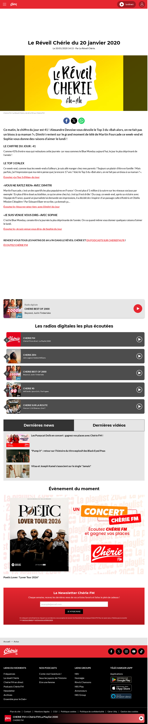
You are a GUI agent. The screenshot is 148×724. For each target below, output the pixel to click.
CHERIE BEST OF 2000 (37, 308)
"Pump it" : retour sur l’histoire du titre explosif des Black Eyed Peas (68, 450)
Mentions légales (42, 711)
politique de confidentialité (44, 620)
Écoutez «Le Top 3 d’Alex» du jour (21, 177)
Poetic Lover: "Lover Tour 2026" (21, 577)
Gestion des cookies (129, 711)
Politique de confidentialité (92, 711)
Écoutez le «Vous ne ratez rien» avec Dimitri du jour (31, 206)
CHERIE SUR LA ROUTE (35, 405)
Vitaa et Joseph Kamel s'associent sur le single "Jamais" (61, 466)
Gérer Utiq (112, 711)
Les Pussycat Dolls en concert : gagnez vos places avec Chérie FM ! (67, 435)
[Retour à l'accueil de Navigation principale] (13, 4)
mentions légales (27, 620)
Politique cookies (68, 711)
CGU (55, 711)
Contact (27, 711)
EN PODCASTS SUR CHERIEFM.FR (105, 240)
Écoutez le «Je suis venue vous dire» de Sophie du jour (32, 228)
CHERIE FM (29, 338)
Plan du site (15, 711)
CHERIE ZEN (29, 354)
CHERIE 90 (28, 388)
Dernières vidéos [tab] (109, 425)
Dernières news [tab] (39, 425)
